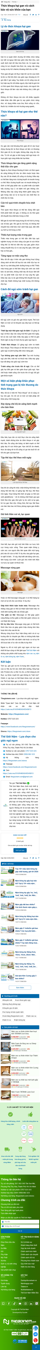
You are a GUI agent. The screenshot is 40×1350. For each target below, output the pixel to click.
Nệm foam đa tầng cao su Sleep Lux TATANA (23, 1044)
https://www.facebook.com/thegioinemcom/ (18, 727)
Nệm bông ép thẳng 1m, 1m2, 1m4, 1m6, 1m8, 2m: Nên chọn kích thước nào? (26, 965)
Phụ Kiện (4, 1254)
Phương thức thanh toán (30, 1261)
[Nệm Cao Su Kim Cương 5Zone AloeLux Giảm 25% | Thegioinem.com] (6, 1071)
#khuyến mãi (7, 1000)
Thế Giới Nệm (31, 650)
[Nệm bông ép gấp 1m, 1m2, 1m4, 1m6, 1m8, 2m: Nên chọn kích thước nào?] (7, 894)
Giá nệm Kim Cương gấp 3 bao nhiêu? (25, 977)
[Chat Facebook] (35, 1334)
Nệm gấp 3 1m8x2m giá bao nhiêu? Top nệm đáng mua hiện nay (26, 941)
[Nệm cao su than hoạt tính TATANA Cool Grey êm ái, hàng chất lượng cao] (6, 1035)
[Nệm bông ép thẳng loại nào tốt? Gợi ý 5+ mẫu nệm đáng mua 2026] (7, 917)
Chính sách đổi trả (28, 1258)
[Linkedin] (31, 1304)
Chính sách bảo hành (29, 1251)
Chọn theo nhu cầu (8, 1242)
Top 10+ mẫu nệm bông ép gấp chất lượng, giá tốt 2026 (26, 870)
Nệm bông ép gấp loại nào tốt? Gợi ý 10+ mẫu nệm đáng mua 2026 (26, 882)
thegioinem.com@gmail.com (22, 777)
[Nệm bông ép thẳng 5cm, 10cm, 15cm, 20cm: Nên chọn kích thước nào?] (7, 953)
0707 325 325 (31, 751)
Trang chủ (7, 2)
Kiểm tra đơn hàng (28, 1267)
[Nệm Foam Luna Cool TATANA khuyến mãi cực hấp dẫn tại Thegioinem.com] (6, 1095)
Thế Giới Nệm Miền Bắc (30, 1293)
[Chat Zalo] (35, 1328)
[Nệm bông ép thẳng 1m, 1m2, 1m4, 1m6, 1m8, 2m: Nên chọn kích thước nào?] (7, 965)
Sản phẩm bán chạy (8, 1270)
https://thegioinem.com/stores (15, 761)
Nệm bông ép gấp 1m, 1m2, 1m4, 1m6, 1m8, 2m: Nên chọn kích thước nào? (26, 894)
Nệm (2, 1245)
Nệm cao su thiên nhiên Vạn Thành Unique (24, 1057)
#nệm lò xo (6, 1020)
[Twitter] (36, 1304)
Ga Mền (4, 1248)
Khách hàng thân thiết (29, 1245)
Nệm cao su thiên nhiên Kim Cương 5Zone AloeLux (24, 1069)
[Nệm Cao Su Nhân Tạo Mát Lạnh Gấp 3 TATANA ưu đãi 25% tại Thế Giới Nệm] (6, 1083)
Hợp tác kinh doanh (28, 1248)
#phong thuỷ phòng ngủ (11, 1004)
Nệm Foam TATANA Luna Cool (22, 1092)
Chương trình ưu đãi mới (10, 1204)
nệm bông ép (10, 657)
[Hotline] (35, 1340)
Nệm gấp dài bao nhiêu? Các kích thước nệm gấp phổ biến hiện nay (27, 906)
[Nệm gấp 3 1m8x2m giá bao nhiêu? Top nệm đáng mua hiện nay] (7, 941)
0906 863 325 (29, 754)
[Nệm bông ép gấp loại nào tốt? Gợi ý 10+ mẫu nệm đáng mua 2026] (7, 882)
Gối (2, 1251)
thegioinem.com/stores (25, 1196)
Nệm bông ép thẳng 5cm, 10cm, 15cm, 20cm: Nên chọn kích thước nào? (25, 953)
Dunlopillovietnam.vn (29, 1280)
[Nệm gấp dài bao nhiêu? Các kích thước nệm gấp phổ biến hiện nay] (7, 906)
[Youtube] (20, 1304)
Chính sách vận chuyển (29, 1254)
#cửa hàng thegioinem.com (12, 1016)
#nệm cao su (31, 1016)
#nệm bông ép (19, 1020)
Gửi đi (20, 1231)
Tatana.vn (24, 1287)
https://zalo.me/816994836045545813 (16, 709)
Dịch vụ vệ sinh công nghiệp (9, 1265)
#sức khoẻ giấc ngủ (22, 1000)
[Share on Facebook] (30, 858)
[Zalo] (3, 1304)
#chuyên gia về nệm (10, 1008)
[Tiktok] (14, 1304)
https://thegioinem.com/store (18, 731)
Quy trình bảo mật (27, 1264)
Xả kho (3, 1261)
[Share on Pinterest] (38, 858)
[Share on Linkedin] (36, 858)
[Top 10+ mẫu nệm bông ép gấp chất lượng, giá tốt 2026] (7, 870)
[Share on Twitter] (33, 858)
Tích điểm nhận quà (8, 1213)
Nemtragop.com (27, 1283)
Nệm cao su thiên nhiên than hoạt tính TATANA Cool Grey (24, 1032)
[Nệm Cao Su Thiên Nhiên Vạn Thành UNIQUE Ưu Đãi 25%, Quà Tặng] (6, 1059)
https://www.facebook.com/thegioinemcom (20, 767)
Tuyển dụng (5, 1283)
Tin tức (14, 2)
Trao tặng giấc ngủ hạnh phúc (12, 1210)
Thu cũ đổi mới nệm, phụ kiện (12, 1207)
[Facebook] (9, 1304)
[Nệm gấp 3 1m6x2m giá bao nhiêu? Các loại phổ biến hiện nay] (7, 929)
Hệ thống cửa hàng (8, 1290)
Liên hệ (3, 1287)
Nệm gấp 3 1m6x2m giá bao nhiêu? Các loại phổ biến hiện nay (26, 929)
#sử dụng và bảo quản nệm (13, 1012)
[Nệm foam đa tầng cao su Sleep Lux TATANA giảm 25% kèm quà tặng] (6, 1047)
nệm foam (20, 657)
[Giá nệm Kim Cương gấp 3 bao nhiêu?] (7, 977)
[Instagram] (25, 1304)
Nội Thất (4, 1258)
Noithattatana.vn (27, 1290)
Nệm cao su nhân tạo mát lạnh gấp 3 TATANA (24, 1081)
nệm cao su (30, 653)
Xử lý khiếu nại (26, 1242)
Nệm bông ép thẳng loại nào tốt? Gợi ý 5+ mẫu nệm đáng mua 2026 (26, 917)
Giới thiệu (4, 1280)
